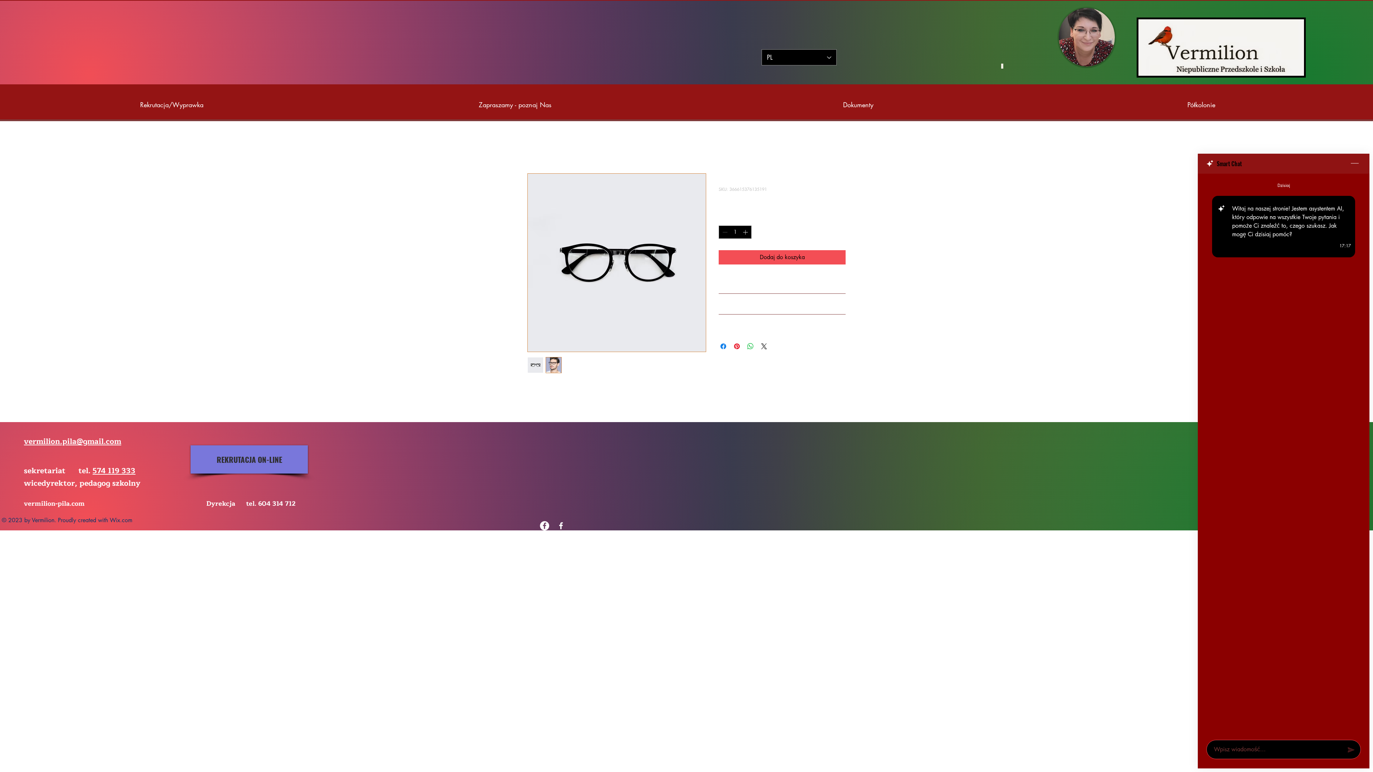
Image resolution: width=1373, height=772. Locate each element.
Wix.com (121, 520)
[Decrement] (724, 232)
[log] (1283, 455)
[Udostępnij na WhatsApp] (750, 346)
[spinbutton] (735, 232)
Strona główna (545, 147)
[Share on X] (764, 346)
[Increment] (746, 232)
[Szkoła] (544, 525)
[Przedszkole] (561, 525)
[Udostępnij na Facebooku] (723, 346)
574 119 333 (114, 471)
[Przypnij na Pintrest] (737, 346)
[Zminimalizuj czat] (1354, 163)
